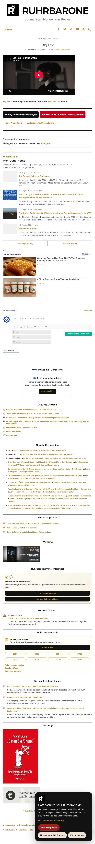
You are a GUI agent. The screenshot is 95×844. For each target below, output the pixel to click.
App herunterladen (47, 593)
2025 (37, 654)
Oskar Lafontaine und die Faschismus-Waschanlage (29, 532)
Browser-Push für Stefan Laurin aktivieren (62, 114)
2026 (15, 654)
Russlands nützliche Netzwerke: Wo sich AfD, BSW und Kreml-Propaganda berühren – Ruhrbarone (49, 489)
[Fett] (14, 326)
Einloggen (46, 143)
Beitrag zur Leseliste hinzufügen (21, 114)
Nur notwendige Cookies (52, 835)
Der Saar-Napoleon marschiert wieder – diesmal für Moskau (31, 410)
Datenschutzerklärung (28, 825)
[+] (45, 326)
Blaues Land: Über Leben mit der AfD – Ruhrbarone (29, 482)
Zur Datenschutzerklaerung (51, 820)
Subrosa (52, 101)
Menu (9, 29)
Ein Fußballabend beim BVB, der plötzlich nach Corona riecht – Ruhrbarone (39, 505)
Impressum (10, 825)
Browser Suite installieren (47, 599)
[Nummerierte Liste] (28, 326)
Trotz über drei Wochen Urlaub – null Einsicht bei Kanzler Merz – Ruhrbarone (40, 462)
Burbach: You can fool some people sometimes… (28, 618)
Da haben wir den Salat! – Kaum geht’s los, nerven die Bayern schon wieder (37, 417)
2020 (58, 660)
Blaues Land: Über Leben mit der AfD (21, 428)
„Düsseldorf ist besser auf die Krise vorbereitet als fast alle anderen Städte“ (42, 492)
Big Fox (6, 101)
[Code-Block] (38, 326)
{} (42, 326)
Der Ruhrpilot (11, 435)
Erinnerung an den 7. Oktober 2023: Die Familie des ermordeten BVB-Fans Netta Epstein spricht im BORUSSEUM (47, 422)
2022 (15, 660)
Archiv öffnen (47, 647)
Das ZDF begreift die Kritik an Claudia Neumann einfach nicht (32, 686)
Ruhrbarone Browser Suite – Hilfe (19, 830)
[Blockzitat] (35, 326)
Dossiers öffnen (11, 668)
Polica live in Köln (28, 228)
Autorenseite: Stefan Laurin (40, 123)
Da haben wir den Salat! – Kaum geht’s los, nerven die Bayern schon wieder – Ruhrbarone (45, 469)
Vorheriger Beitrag (25, 243)
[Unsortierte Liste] (31, 326)
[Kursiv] (18, 326)
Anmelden (87, 310)
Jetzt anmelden (47, 391)
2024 (58, 654)
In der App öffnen (13, 123)
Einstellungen (77, 835)
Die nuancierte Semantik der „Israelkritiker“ (25, 697)
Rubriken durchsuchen (14, 665)
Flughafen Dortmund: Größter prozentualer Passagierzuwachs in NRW (55, 213)
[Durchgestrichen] (24, 326)
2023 (79, 654)
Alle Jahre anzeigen (13, 671)
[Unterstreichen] (21, 326)
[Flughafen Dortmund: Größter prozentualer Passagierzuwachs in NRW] (10, 213)
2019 (80, 660)
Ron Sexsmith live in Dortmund (34, 176)
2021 (37, 660)
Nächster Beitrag (70, 243)
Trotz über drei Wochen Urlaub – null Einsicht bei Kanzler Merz (32, 414)
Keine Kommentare (62, 50)
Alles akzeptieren (48, 827)
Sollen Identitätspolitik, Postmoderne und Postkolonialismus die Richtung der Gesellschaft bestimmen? (45, 709)
